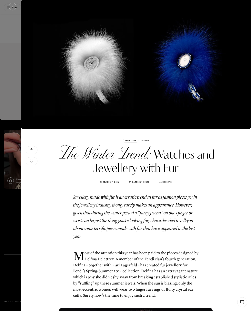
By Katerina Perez (139, 182)
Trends (145, 140)
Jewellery (130, 140)
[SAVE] (31, 161)
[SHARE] (31, 150)
